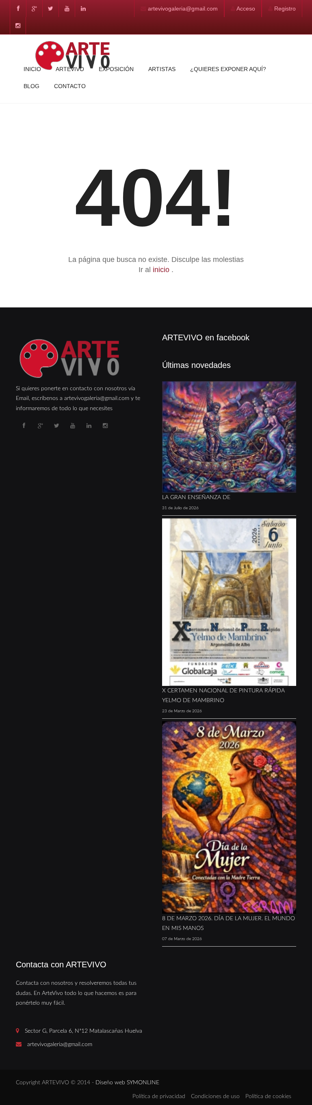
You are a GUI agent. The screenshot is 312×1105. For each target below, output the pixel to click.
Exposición (116, 69)
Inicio (32, 69)
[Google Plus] (34, 8)
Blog (31, 86)
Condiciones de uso (215, 1096)
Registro (285, 8)
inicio (162, 270)
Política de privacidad (158, 1096)
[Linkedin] (83, 8)
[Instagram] (18, 25)
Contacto (70, 86)
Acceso (245, 8)
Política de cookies (268, 1096)
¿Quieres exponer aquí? (228, 69)
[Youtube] (66, 8)
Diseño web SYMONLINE (127, 1083)
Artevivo (70, 69)
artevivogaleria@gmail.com (183, 8)
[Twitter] (50, 8)
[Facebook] (18, 8)
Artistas (162, 69)
